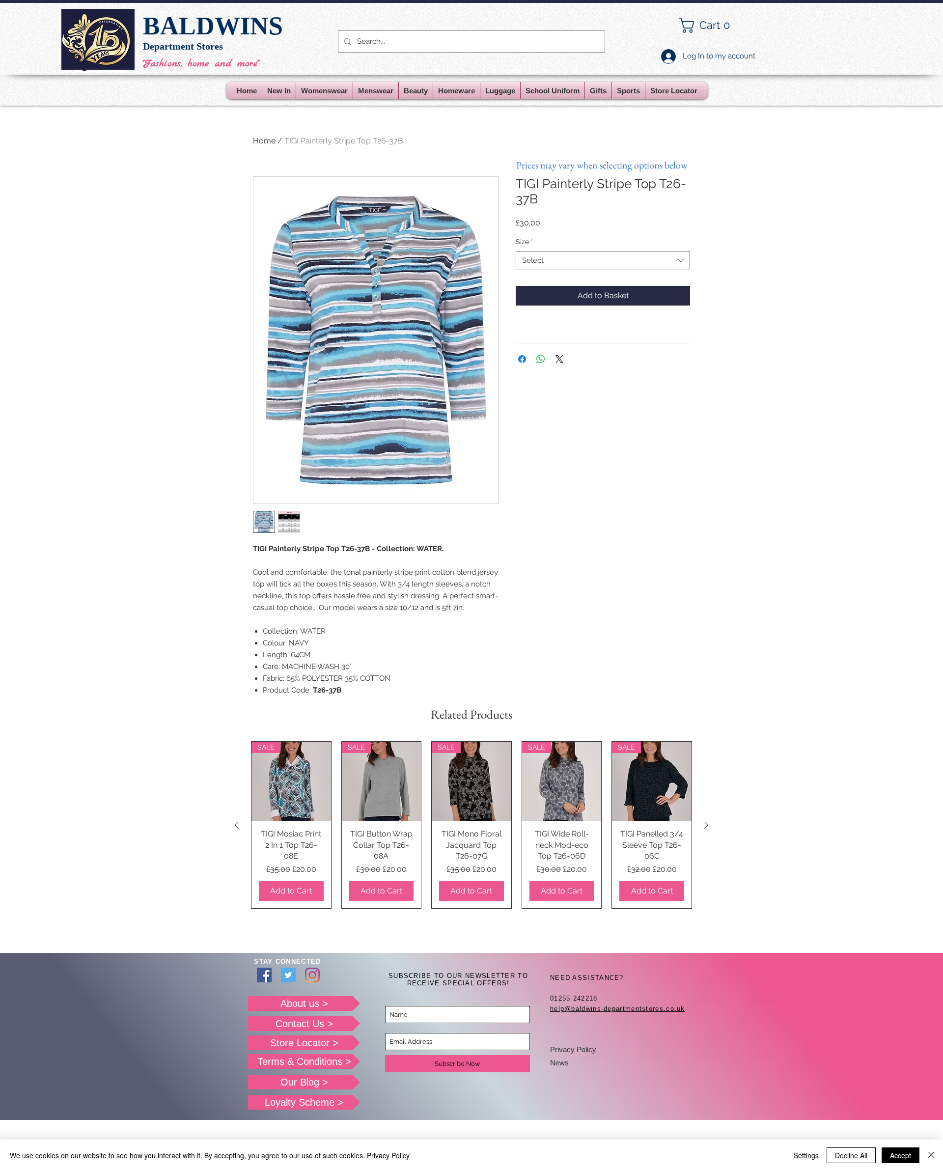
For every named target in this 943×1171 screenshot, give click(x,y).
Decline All (851, 1155)
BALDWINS (213, 26)
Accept (900, 1155)
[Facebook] (264, 975)
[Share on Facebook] (522, 359)
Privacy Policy (573, 1049)
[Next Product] (706, 825)
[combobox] (603, 260)
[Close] (931, 1155)
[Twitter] (288, 975)
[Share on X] (559, 359)
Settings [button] (806, 1155)
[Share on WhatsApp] (541, 359)
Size (524, 242)
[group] (471, 825)
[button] (712, 25)
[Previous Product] (237, 825)
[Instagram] (312, 975)
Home (264, 140)
